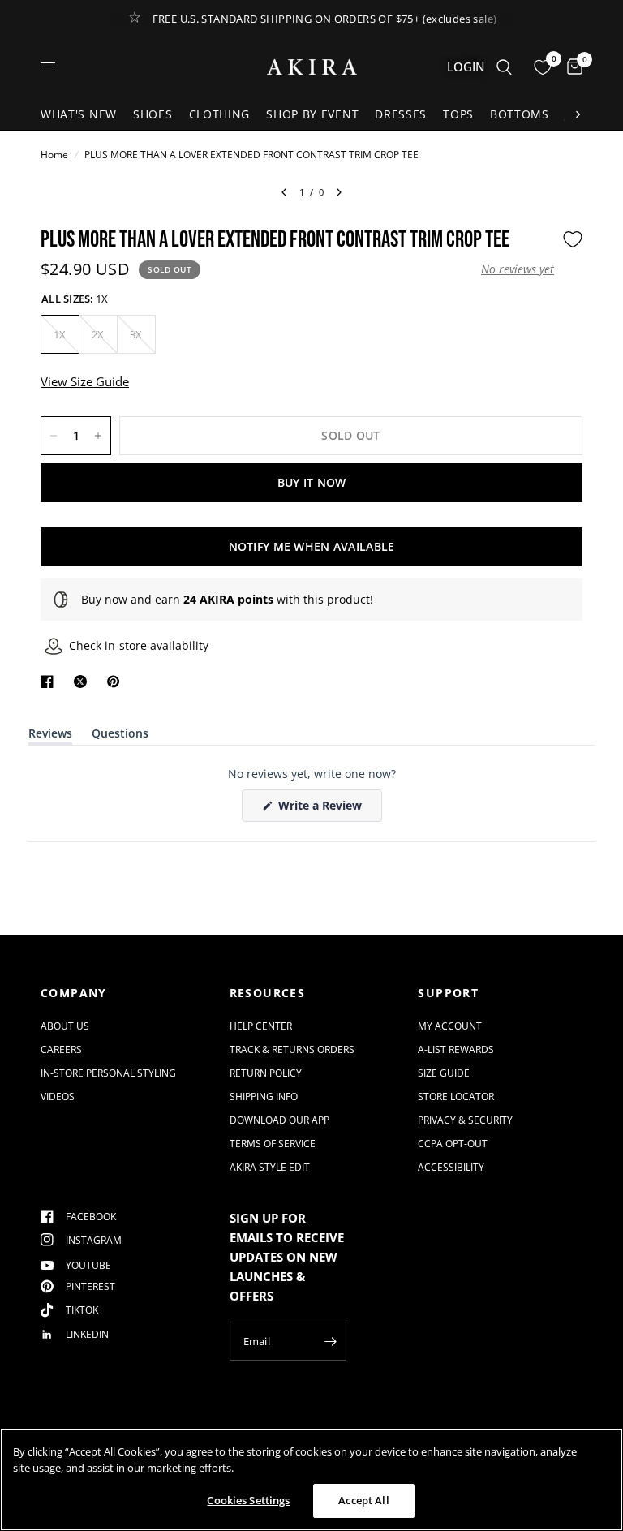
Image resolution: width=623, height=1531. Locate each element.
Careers (61, 1049)
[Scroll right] (578, 114)
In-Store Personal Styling (108, 1073)
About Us (65, 1026)
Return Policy (266, 1073)
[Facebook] (50, 681)
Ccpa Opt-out (453, 1143)
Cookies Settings (248, 1500)
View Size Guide (85, 381)
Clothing (220, 114)
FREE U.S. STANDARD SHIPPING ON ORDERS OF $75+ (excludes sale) (325, 18)
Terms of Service (273, 1143)
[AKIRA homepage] (312, 67)
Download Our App (279, 1120)
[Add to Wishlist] (572, 239)
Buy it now (311, 482)
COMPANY (74, 993)
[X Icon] (83, 681)
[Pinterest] (117, 681)
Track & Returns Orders (292, 1049)
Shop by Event (312, 114)
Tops (458, 114)
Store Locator (456, 1096)
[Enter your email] (330, 1341)
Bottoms (519, 114)
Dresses (401, 114)
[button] (517, 269)
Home (54, 154)
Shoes (153, 114)
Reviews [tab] (50, 736)
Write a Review (323, 809)
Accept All (363, 1500)
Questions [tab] (120, 736)
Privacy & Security (465, 1120)
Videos (58, 1096)
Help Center (261, 1026)
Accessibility (451, 1167)
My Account (450, 1026)
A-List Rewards (456, 1049)
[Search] (504, 67)
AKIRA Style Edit (270, 1167)
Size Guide (444, 1073)
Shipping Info (264, 1096)
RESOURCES (268, 993)
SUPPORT (448, 993)
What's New (79, 114)
